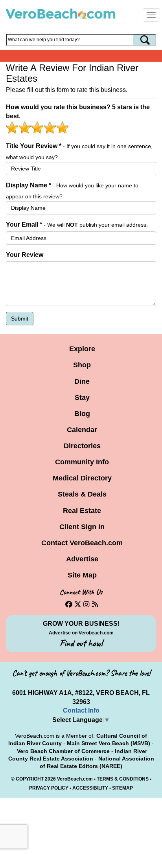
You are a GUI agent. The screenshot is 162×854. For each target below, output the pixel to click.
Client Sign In (82, 527)
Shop (82, 365)
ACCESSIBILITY (90, 788)
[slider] (37, 127)
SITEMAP (122, 788)
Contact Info (81, 710)
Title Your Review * (33, 146)
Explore (82, 349)
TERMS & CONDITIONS (123, 779)
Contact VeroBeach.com (82, 543)
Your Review (24, 254)
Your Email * (24, 224)
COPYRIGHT (30, 779)
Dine (82, 381)
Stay (82, 397)
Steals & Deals (82, 494)
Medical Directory (82, 478)
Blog (82, 414)
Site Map (82, 575)
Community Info (82, 462)
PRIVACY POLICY (48, 788)
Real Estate (82, 511)
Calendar (82, 430)
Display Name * (28, 185)
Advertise (82, 559)
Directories (82, 446)
